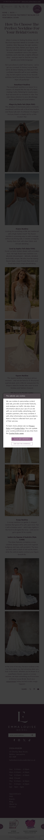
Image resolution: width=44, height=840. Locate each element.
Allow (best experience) (22, 439)
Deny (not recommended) (22, 443)
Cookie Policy (19, 428)
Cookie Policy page (16, 433)
